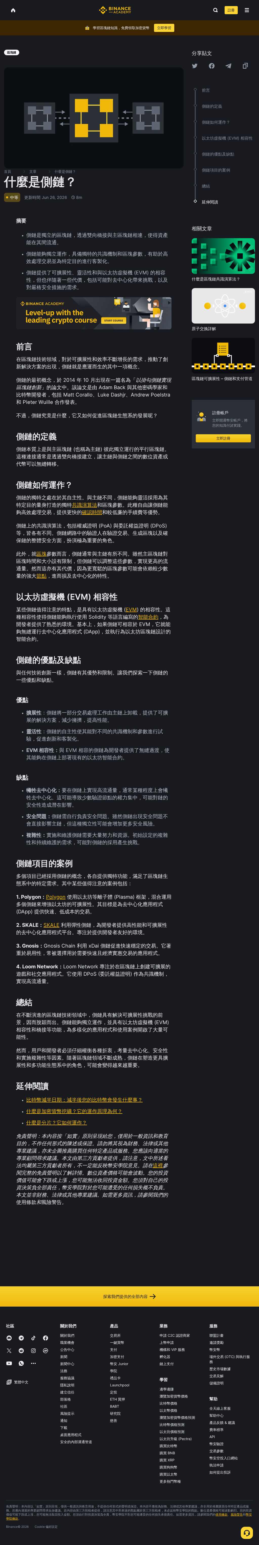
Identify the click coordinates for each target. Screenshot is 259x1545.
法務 (63, 1371)
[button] (247, 10)
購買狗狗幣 (168, 1467)
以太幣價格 (168, 1410)
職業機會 (67, 1342)
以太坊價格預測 (172, 1431)
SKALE (51, 925)
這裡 (158, 1165)
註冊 (231, 10)
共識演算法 (84, 505)
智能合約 (148, 617)
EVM (131, 610)
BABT (114, 1406)
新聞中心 (67, 1364)
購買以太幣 (168, 1474)
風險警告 (237, 1514)
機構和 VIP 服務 (172, 1349)
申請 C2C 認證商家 (175, 1335)
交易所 (115, 1335)
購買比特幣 (168, 1446)
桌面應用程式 (70, 1435)
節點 (41, 576)
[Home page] (115, 10)
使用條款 (221, 1514)
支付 (113, 1349)
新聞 (63, 1356)
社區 (63, 1406)
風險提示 (67, 1413)
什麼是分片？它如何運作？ (56, 1123)
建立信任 (67, 1392)
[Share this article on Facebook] (212, 66)
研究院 (115, 1413)
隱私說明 (67, 1385)
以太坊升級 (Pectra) (176, 1439)
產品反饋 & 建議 (222, 1422)
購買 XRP (167, 1460)
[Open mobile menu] (247, 10)
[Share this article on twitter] (195, 66)
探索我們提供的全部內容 (125, 1296)
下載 (63, 1427)
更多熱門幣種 (170, 1481)
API (212, 1437)
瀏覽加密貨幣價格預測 (177, 1417)
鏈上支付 (167, 1364)
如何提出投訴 (220, 1472)
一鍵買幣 (117, 1342)
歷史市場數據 (220, 1369)
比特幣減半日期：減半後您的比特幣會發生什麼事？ (84, 1100)
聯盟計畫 (216, 1335)
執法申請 (216, 1465)
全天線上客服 (220, 1408)
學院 (113, 1371)
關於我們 (67, 1335)
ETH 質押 (117, 1399)
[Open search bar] (214, 10)
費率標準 (216, 1429)
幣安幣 (214, 1349)
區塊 (41, 554)
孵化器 (165, 1356)
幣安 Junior (119, 1364)
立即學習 (164, 28)
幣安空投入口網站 (223, 1458)
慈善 (113, 1420)
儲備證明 (216, 1383)
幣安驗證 (216, 1444)
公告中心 (67, 1349)
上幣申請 (167, 1342)
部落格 (65, 1399)
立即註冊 (223, 438)
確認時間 (92, 512)
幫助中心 (216, 1415)
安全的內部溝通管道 (76, 1442)
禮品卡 (115, 1378)
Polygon (56, 897)
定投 (113, 1392)
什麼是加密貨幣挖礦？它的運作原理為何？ (74, 1111)
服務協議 (67, 1378)
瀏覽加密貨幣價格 (174, 1396)
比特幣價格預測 (172, 1424)
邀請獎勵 (216, 1342)
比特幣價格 (168, 1403)
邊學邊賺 (167, 1389)
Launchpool (119, 1385)
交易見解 (216, 1376)
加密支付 (117, 1356)
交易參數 (216, 1451)
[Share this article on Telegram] (228, 66)
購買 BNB (167, 1453)
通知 (63, 1420)
